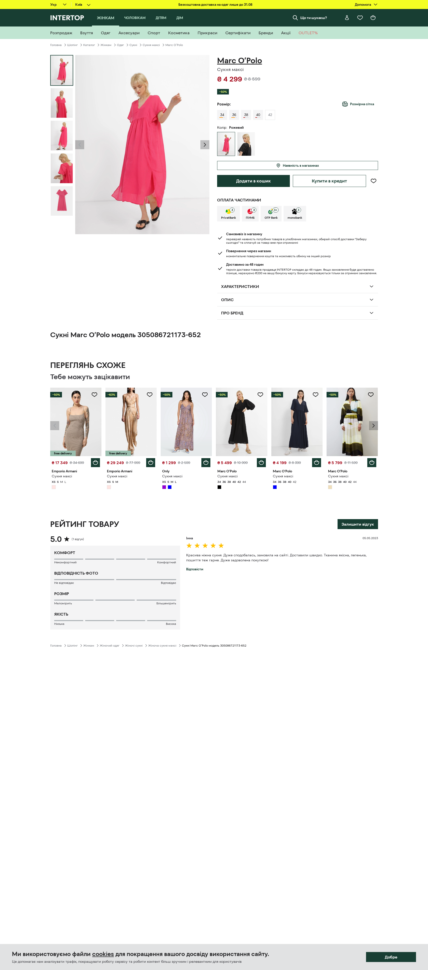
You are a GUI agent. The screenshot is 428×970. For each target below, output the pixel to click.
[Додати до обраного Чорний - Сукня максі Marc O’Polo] (260, 395)
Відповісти (194, 569)
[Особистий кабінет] (347, 18)
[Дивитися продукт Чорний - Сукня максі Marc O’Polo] (241, 422)
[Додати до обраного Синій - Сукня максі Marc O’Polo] (316, 395)
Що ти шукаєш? (313, 17)
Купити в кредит (329, 181)
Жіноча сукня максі (162, 645)
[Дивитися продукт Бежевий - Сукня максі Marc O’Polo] (352, 422)
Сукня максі (151, 44)
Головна (56, 44)
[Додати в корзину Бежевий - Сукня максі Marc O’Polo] (371, 462)
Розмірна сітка (362, 104)
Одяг (120, 44)
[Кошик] (373, 18)
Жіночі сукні (134, 645)
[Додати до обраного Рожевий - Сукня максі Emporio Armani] (94, 395)
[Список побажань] (360, 18)
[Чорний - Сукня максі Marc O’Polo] (246, 144)
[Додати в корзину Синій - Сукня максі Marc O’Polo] (316, 462)
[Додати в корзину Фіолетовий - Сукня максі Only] (205, 462)
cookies (103, 954)
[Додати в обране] (373, 181)
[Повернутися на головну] (67, 17)
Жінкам (105, 44)
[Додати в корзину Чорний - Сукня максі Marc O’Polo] (261, 462)
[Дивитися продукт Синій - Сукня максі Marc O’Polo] (297, 422)
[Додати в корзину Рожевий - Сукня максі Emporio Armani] (95, 462)
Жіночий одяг (109, 645)
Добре (391, 957)
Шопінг (72, 44)
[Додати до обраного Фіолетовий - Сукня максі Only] (205, 395)
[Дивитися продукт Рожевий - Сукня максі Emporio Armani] (75, 422)
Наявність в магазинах (301, 165)
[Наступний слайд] (204, 144)
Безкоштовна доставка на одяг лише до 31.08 (215, 4)
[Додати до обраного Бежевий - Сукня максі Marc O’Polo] (371, 395)
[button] (79, 144)
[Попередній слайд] (79, 144)
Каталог (89, 44)
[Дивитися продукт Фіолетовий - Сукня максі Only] (186, 422)
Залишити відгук (358, 524)
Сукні (133, 44)
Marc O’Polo (174, 44)
